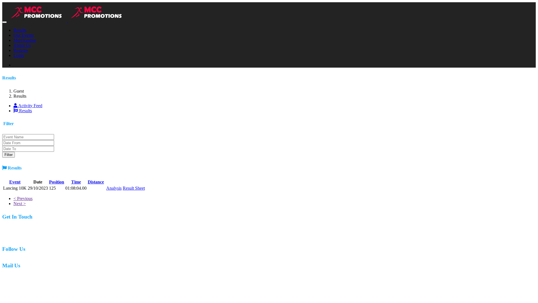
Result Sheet (134, 188)
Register (20, 50)
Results (19, 30)
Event (14, 182)
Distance (96, 182)
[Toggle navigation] (4, 22)
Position (56, 182)
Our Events (23, 35)
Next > (19, 203)
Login (18, 55)
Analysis (114, 188)
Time (76, 182)
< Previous (23, 198)
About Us (22, 45)
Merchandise (24, 40)
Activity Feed (29, 105)
